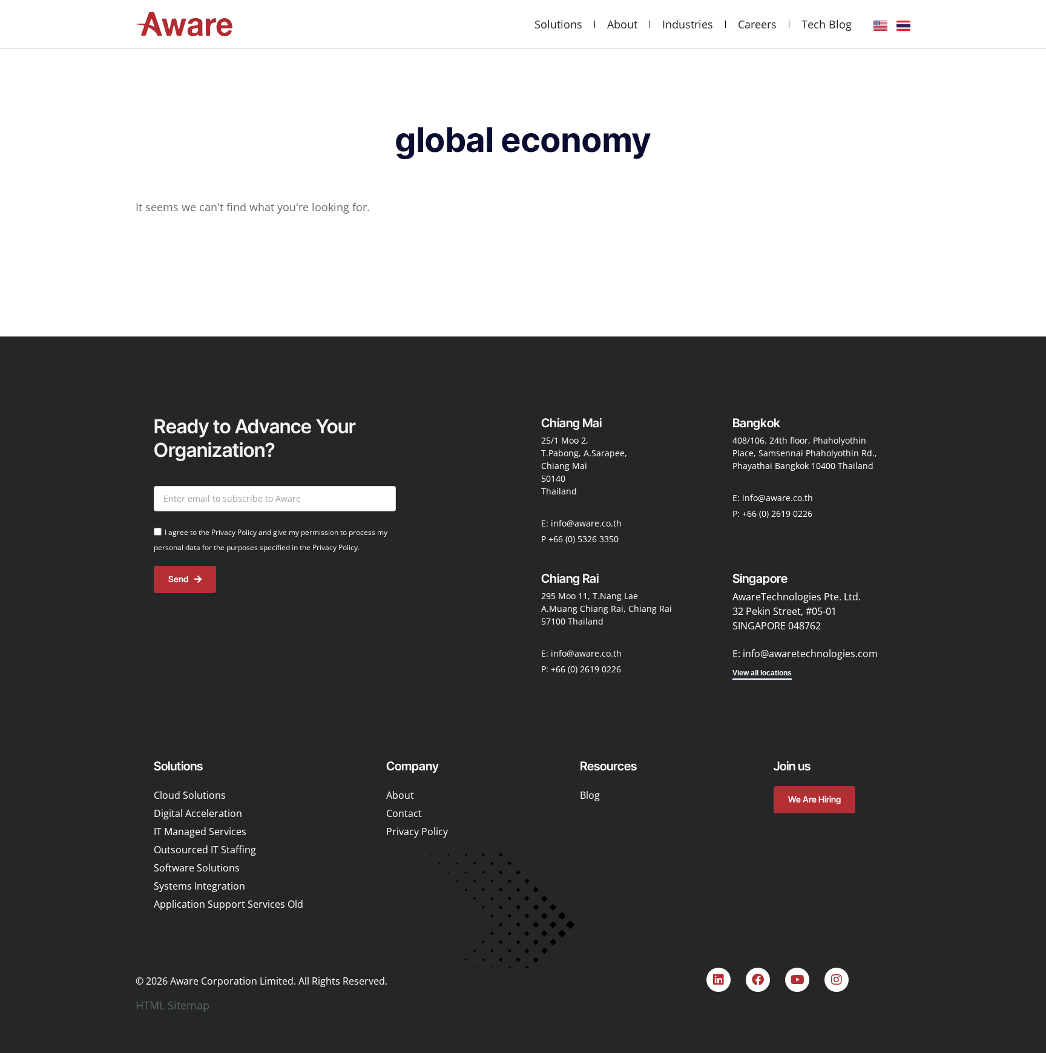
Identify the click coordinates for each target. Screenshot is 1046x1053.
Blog (590, 795)
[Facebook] (758, 980)
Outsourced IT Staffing (205, 849)
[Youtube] (797, 980)
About (622, 24)
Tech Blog (826, 24)
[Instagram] (836, 980)
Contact (404, 813)
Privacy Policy (417, 831)
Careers (757, 24)
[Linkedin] (718, 980)
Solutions (558, 24)
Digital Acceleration (198, 813)
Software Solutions (197, 867)
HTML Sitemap (172, 1005)
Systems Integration (199, 886)
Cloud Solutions (190, 795)
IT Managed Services (200, 831)
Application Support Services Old (228, 904)
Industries (687, 24)
